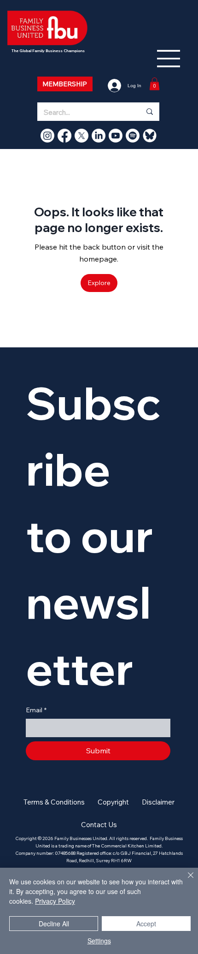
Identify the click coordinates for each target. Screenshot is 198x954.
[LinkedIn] (98, 136)
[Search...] (149, 111)
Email (36, 710)
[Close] (185, 881)
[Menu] (169, 58)
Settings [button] (99, 940)
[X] (81, 136)
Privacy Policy (55, 901)
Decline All (54, 923)
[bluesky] (150, 136)
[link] (154, 84)
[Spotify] (133, 136)
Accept (146, 923)
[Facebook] (64, 136)
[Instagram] (47, 136)
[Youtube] (115, 136)
